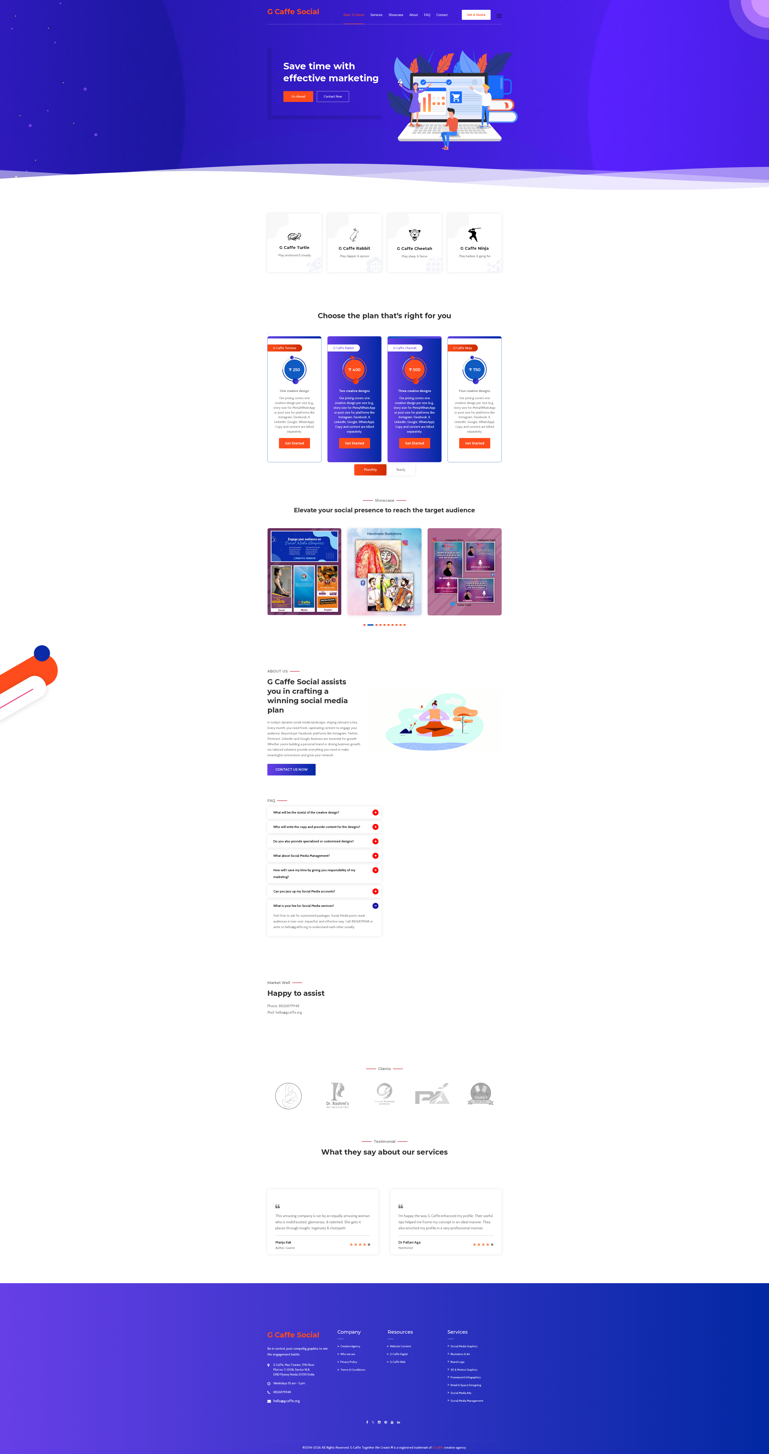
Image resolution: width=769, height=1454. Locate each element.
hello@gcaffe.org (289, 1012)
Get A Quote (476, 15)
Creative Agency (350, 1346)
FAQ (427, 15)
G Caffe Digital (399, 1354)
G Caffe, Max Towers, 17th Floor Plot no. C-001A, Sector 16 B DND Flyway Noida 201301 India (293, 1369)
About (413, 15)
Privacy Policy (348, 1362)
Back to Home (353, 15)
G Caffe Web (398, 1362)
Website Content (400, 1346)
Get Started (294, 443)
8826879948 (289, 1006)
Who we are (347, 1354)
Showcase (396, 15)
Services (376, 15)
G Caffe (437, 1447)
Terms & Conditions (352, 1369)
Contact (442, 15)
